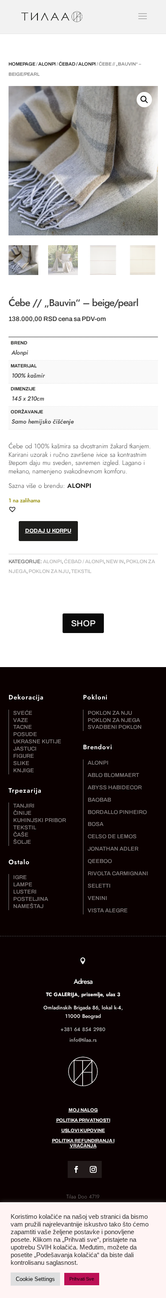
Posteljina (30, 899)
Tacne (22, 727)
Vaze (20, 720)
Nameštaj (28, 906)
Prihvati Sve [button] (81, 1278)
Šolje (22, 842)
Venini (97, 898)
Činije (22, 813)
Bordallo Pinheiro (117, 812)
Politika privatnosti (83, 1120)
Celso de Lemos (112, 837)
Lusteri (25, 892)
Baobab (99, 800)
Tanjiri (23, 806)
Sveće (22, 713)
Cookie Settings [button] (35, 1279)
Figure (23, 756)
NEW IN (115, 561)
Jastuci (25, 749)
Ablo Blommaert (113, 775)
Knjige (23, 771)
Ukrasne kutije (37, 742)
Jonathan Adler (113, 849)
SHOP (83, 623)
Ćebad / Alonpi (77, 63)
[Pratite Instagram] (93, 1169)
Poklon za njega (114, 720)
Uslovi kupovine (83, 1130)
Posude (25, 734)
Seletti (99, 886)
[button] (144, 99)
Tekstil (81, 571)
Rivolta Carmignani (118, 874)
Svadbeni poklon (115, 727)
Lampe (22, 885)
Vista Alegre (108, 911)
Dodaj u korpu (48, 531)
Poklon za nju (49, 571)
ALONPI (79, 485)
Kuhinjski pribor (39, 820)
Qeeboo (100, 861)
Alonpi (47, 63)
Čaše (21, 835)
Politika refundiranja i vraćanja (83, 1143)
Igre (20, 877)
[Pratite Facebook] (76, 1169)
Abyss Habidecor (115, 788)
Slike (21, 763)
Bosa (95, 824)
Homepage (22, 63)
